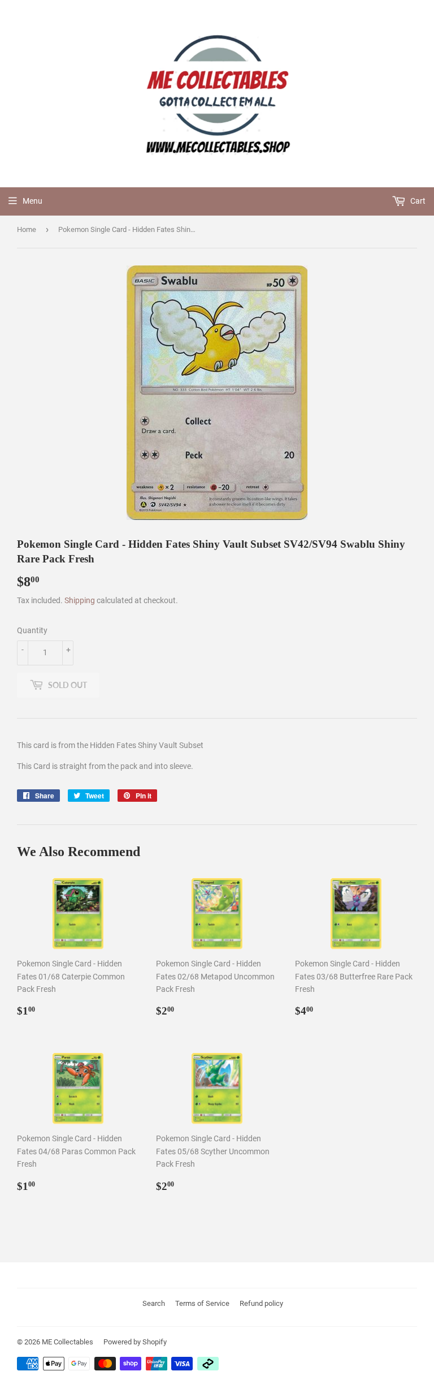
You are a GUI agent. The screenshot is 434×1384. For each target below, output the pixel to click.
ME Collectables (67, 1342)
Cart (417, 200)
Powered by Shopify (135, 1342)
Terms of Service (202, 1303)
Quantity (32, 630)
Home (26, 229)
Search (153, 1303)
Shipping (79, 600)
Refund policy (261, 1303)
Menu (32, 200)
